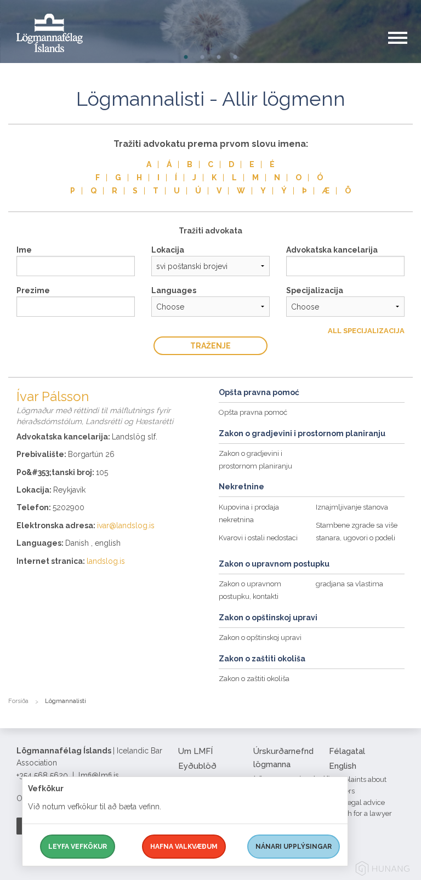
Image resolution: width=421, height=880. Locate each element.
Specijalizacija (314, 290)
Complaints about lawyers (357, 785)
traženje (210, 345)
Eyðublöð (197, 766)
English (342, 766)
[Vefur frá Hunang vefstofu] (382, 870)
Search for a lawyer (360, 813)
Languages (173, 290)
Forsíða (18, 701)
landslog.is (106, 561)
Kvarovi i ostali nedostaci (258, 538)
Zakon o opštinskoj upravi (260, 637)
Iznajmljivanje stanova (352, 507)
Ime (24, 249)
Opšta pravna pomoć (253, 412)
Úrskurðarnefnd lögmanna (283, 757)
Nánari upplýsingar (293, 846)
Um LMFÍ (195, 751)
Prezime (33, 290)
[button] (404, 49)
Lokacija (167, 249)
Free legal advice (357, 802)
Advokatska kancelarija (332, 249)
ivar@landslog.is (126, 525)
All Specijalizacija (366, 331)
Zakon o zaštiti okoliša (254, 679)
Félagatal (347, 751)
